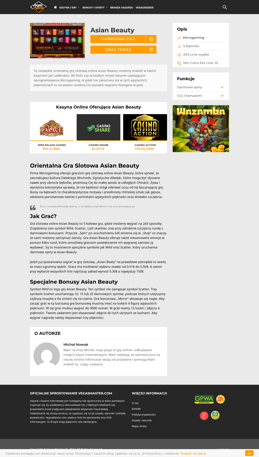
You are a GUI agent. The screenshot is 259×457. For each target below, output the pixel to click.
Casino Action (145, 145)
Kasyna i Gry (68, 7)
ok (249, 453)
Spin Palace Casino (52, 145)
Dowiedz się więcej (193, 453)
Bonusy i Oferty (93, 7)
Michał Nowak (75, 344)
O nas (135, 403)
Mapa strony (139, 426)
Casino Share (98, 145)
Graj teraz (118, 49)
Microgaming (193, 38)
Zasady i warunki (142, 420)
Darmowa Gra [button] (118, 39)
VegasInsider (144, 7)
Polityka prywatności (144, 414)
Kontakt (136, 408)
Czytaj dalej (52, 130)
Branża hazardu (121, 7)
